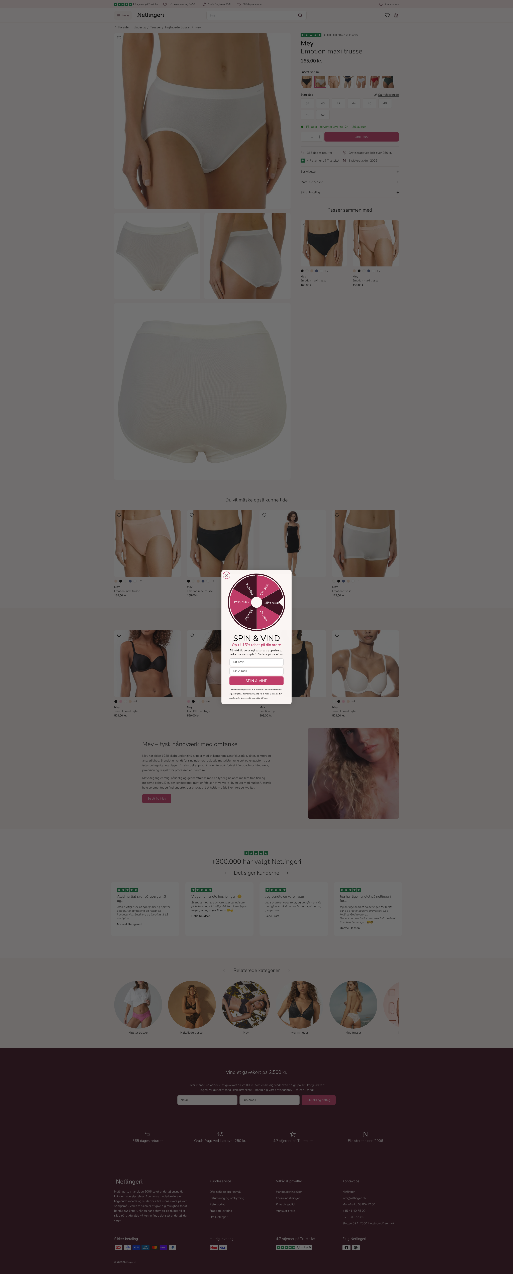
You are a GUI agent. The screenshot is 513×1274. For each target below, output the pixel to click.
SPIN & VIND (257, 680)
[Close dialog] (226, 575)
